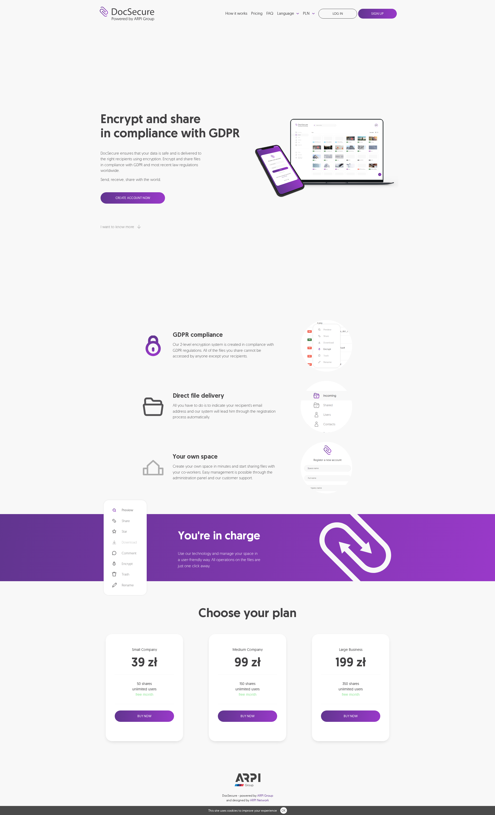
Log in (338, 13)
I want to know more (118, 227)
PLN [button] (307, 13)
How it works (236, 13)
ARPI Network (259, 800)
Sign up (377, 13)
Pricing (256, 13)
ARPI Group (265, 795)
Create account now (133, 198)
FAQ (269, 13)
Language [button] (286, 13)
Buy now (144, 716)
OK (284, 810)
